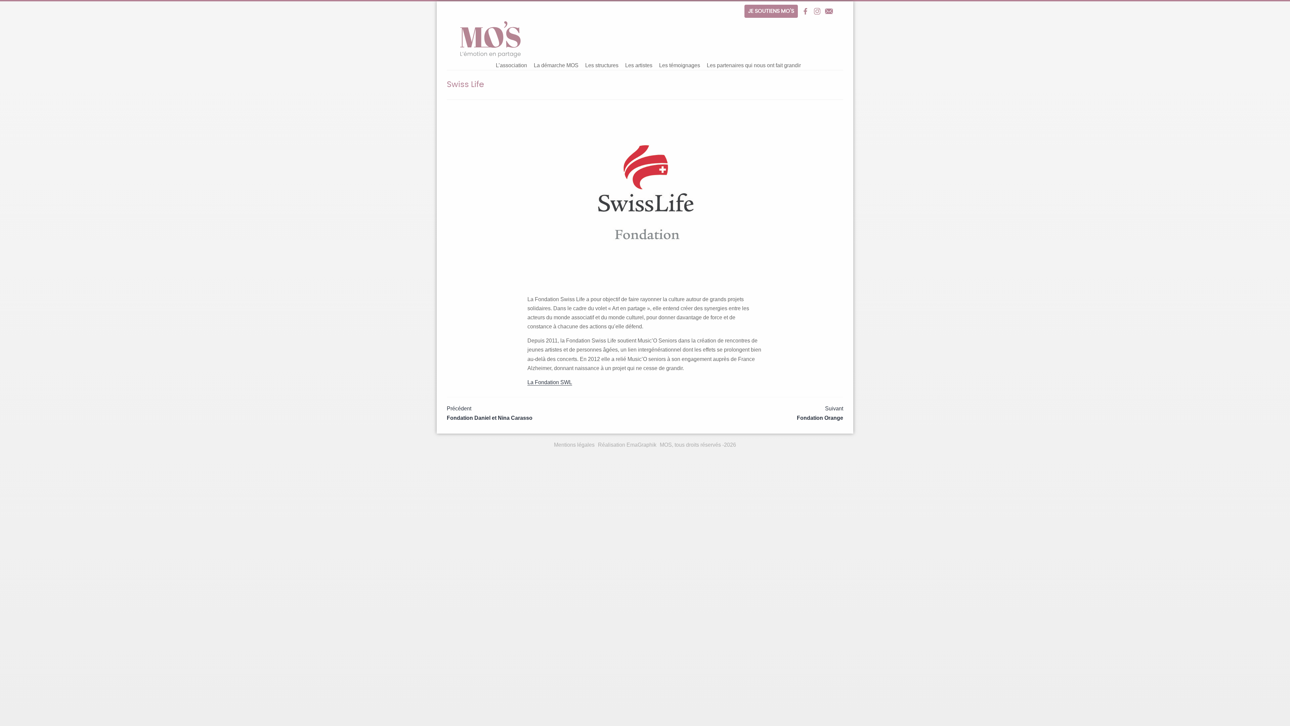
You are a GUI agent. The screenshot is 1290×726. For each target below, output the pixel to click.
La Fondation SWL (549, 382)
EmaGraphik (641, 445)
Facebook (805, 11)
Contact (829, 11)
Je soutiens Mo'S (771, 11)
